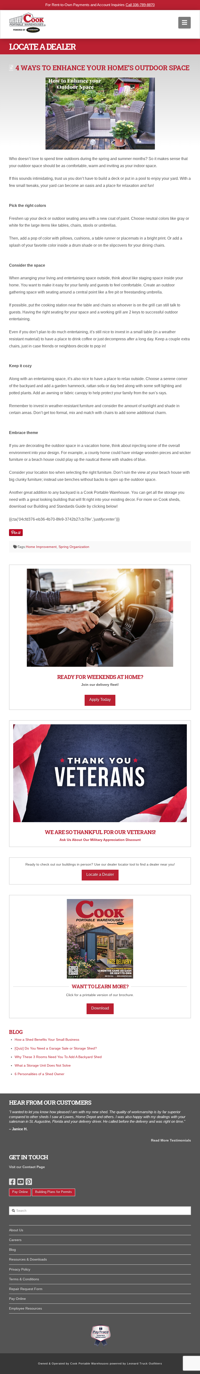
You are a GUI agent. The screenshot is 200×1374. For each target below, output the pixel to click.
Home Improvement (41, 547)
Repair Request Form (25, 1289)
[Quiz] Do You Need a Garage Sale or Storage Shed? (56, 1048)
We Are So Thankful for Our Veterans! (100, 832)
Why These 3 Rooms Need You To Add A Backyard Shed (58, 1057)
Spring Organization (74, 547)
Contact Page (33, 1167)
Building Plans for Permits (53, 1192)
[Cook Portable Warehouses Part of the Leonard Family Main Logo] (27, 21)
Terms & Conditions (24, 1279)
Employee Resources (25, 1308)
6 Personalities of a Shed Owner (39, 1074)
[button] (184, 22)
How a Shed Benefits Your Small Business (47, 1039)
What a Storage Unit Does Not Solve (43, 1065)
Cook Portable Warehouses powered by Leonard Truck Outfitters (116, 1363)
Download (100, 1008)
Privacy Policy (19, 1269)
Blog (12, 1250)
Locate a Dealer (100, 874)
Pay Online (20, 1192)
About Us (16, 1230)
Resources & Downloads (28, 1259)
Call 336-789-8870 (140, 5)
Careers (15, 1240)
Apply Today (100, 699)
